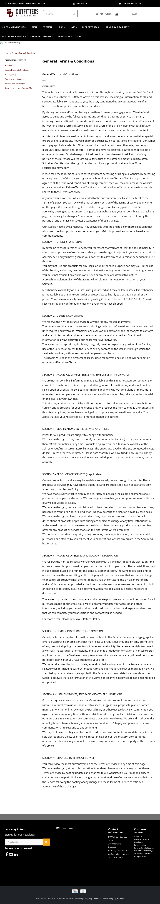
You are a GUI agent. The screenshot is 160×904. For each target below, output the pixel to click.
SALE (79, 36)
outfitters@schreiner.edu (119, 854)
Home (7, 53)
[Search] (75, 13)
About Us (9, 65)
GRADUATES (64, 36)
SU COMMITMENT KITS (14, 27)
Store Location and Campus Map (19, 88)
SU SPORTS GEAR (91, 27)
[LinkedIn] (16, 854)
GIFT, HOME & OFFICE (13, 36)
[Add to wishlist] (101, 14)
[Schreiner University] (22, 11)
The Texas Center (131, 3)
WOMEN (47, 27)
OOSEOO (97, 898)
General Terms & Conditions (24, 53)
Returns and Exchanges (15, 83)
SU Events (81, 3)
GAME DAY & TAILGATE (117, 27)
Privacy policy (10, 74)
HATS (73, 27)
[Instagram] (11, 854)
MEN (34, 27)
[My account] (97, 14)
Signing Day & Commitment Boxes (26, 3)
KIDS (61, 27)
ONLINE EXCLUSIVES (41, 36)
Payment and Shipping (14, 79)
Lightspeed (119, 898)
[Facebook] (6, 854)
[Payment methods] (80, 891)
